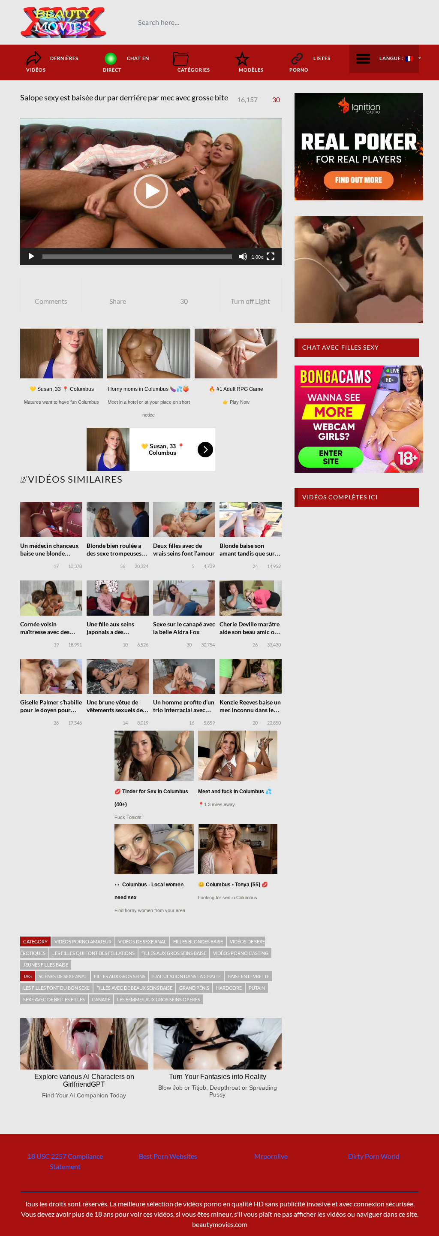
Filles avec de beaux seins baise (134, 988)
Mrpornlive (271, 1156)
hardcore (229, 988)
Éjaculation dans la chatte (186, 976)
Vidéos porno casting (240, 953)
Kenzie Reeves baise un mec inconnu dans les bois (250, 709)
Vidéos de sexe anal (142, 941)
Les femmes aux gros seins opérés (158, 999)
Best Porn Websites (168, 1156)
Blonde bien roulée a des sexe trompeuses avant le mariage (114, 553)
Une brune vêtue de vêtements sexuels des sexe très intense (116, 709)
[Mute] (243, 256)
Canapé (101, 999)
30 (276, 99)
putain (257, 988)
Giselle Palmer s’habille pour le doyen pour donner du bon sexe (51, 709)
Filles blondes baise (198, 941)
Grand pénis (194, 988)
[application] (151, 191)
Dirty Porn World (374, 1156)
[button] (151, 191)
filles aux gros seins (119, 976)
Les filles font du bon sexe (56, 988)
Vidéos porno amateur (82, 941)
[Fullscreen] (270, 256)
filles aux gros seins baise (173, 953)
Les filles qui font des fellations (93, 953)
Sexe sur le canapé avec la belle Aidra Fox (184, 627)
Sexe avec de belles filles (54, 999)
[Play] (31, 256)
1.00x (257, 257)
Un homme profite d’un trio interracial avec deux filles (183, 709)
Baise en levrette (248, 976)
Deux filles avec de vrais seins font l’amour (184, 549)
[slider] (137, 256)
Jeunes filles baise (45, 964)
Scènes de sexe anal (63, 976)
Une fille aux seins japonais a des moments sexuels (110, 631)
